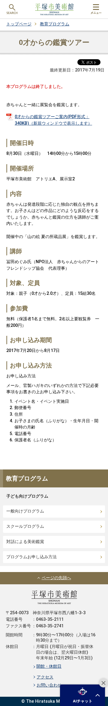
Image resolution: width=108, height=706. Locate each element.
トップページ (19, 24)
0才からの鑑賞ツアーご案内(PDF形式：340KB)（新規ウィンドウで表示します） (53, 120)
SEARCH (12, 9)
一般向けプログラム (25, 511)
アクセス (45, 677)
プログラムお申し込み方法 (31, 556)
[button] (82, 695)
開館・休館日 (49, 666)
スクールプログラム (25, 526)
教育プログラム (54, 24)
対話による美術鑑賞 (25, 541)
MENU (96, 9)
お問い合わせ (49, 685)
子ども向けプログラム (27, 496)
